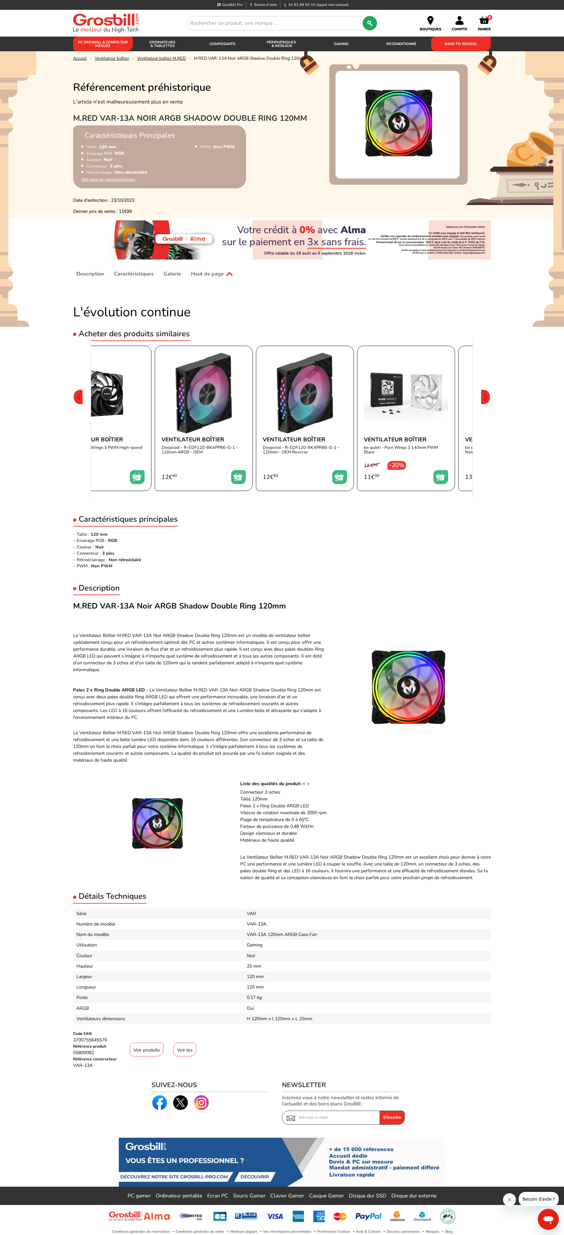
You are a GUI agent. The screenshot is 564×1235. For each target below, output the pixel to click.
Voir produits (146, 1050)
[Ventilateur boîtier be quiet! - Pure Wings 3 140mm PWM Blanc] (406, 418)
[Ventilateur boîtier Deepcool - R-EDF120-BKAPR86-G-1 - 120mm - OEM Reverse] (304, 418)
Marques (432, 1231)
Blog (448, 1231)
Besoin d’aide (265, 4)
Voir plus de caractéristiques (108, 180)
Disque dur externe (414, 1195)
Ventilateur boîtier (112, 58)
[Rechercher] (370, 23)
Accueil (80, 58)
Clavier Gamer (287, 1195)
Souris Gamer (249, 1195)
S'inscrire (392, 1117)
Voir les (185, 1050)
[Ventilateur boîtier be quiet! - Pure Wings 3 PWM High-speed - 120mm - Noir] (102, 418)
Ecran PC (217, 1195)
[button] (78, 418)
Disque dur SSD (367, 1195)
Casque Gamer (326, 1195)
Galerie (172, 273)
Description (90, 273)
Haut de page (207, 273)
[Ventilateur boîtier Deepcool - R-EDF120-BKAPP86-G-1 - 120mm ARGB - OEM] (203, 418)
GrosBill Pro (232, 4)
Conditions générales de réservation (141, 1231)
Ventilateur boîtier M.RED (161, 58)
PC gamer (139, 1195)
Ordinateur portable (179, 1195)
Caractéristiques (134, 273)
